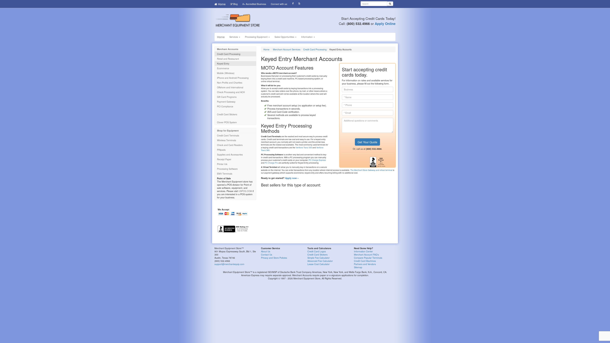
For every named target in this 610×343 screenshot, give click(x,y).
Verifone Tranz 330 (304, 147)
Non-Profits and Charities (229, 82)
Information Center (363, 251)
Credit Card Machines (365, 260)
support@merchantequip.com (229, 264)
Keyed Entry (223, 63)
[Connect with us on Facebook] (293, 3)
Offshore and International (230, 87)
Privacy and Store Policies (274, 257)
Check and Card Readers (230, 145)
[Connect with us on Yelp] (299, 3)
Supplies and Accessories (230, 154)
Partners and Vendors (365, 264)
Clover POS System (227, 122)
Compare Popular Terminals (368, 257)
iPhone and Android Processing (233, 77)
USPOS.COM (245, 191)
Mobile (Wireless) (225, 73)
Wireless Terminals (226, 140)
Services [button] (234, 36)
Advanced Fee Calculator (320, 260)
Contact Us (266, 254)
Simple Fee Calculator (318, 257)
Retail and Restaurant (228, 58)
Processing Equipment (256, 36)
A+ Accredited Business (254, 4)
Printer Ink (222, 164)
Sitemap (358, 267)
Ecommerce (223, 68)
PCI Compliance (225, 106)
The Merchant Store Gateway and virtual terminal (371, 170)
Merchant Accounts (227, 49)
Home (221, 4)
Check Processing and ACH (231, 92)
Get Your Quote (367, 142)
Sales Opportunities (284, 36)
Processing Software (227, 168)
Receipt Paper (224, 159)
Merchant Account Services (286, 49)
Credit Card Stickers (227, 114)
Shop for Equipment (228, 130)
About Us (265, 251)
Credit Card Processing (315, 49)
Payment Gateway (226, 101)
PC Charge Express (317, 160)
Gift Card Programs (227, 96)
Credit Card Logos (316, 251)
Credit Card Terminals (228, 135)
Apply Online (385, 23)
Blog (235, 4)
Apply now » (292, 178)
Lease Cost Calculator (318, 264)
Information (307, 36)
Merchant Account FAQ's (366, 254)
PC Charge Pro (271, 162)
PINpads (221, 149)
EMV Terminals (224, 173)
